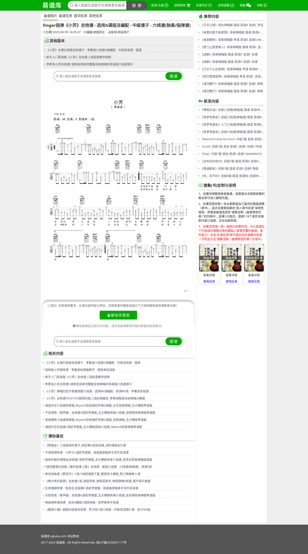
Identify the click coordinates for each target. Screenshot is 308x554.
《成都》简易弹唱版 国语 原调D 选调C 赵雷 (229, 54)
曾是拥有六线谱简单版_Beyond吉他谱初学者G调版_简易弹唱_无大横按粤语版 (95, 420)
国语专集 (231, 258)
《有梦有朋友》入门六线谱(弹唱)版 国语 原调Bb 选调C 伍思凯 (233, 124)
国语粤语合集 (254, 258)
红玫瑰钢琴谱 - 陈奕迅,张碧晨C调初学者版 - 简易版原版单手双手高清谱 (91, 488)
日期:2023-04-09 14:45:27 (63, 32)
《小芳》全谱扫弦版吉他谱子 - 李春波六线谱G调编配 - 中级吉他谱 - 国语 (94, 50)
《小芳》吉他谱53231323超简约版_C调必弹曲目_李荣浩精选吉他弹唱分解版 (95, 398)
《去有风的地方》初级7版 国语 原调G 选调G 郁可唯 (233, 161)
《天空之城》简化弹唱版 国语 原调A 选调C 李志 (232, 25)
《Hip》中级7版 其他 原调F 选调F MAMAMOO (231, 154)
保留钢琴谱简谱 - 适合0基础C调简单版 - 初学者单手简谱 (82, 502)
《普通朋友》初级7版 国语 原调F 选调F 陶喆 (229, 168)
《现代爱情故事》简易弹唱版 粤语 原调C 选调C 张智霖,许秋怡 (233, 76)
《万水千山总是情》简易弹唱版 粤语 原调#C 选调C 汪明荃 (233, 69)
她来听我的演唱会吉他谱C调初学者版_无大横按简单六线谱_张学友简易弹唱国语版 (98, 459)
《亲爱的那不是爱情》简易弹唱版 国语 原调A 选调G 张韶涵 (233, 32)
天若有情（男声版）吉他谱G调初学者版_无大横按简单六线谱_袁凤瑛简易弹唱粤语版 (100, 495)
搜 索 (137, 5)
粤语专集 (209, 258)
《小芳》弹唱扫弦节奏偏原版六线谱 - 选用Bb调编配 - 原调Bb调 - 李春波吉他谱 (97, 391)
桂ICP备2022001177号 (111, 542)
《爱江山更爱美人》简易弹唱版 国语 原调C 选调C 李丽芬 (233, 47)
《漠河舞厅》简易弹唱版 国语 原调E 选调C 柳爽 (232, 84)
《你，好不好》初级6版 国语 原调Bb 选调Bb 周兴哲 (233, 176)
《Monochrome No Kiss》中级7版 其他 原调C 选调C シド (233, 139)
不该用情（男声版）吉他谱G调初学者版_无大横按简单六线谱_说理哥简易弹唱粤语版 (100, 412)
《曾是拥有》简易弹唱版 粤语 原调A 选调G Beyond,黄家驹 (233, 40)
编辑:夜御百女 (96, 32)
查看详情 (209, 275)
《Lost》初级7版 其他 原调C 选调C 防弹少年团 (231, 146)
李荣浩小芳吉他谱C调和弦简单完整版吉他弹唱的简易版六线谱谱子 (89, 64)
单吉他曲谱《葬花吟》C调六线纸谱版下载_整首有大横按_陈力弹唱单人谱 (92, 474)
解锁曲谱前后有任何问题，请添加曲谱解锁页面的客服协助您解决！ (120, 326)
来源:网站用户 (120, 32)
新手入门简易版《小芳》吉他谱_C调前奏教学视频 (78, 57)
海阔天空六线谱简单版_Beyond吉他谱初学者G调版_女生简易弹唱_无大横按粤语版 (98, 405)
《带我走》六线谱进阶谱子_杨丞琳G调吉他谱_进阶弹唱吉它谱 (85, 445)
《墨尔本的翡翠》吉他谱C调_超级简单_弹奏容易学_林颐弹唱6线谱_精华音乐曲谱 (97, 481)
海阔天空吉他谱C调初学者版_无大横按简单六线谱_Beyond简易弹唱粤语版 (93, 427)
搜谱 (174, 76)
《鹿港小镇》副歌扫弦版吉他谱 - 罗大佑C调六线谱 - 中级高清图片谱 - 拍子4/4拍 (97, 509)
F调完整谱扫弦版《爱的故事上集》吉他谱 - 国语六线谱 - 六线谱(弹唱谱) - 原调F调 (98, 467)
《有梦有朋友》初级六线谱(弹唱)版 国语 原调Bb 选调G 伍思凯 (233, 117)
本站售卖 (73, 536)
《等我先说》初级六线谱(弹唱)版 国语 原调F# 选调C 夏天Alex (233, 110)
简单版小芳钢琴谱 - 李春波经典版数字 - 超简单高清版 (80, 370)
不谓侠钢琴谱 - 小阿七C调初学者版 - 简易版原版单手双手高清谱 (87, 452)
